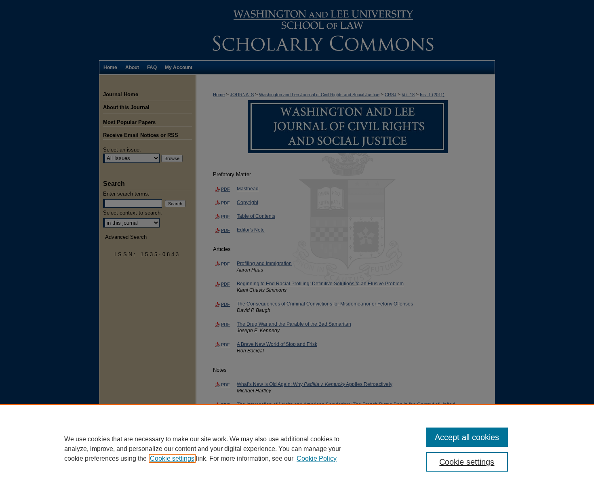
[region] (297, 448)
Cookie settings (172, 458)
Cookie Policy (317, 458)
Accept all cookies (467, 437)
